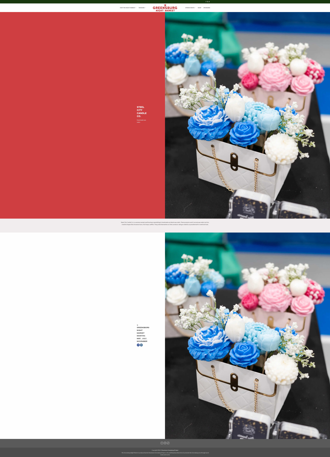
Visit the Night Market (127, 7)
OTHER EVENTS (189, 7)
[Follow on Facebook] (206, 1)
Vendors (142, 7)
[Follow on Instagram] (207, 1)
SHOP (199, 7)
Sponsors (207, 7)
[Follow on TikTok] (209, 1)
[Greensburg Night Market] (165, 7)
